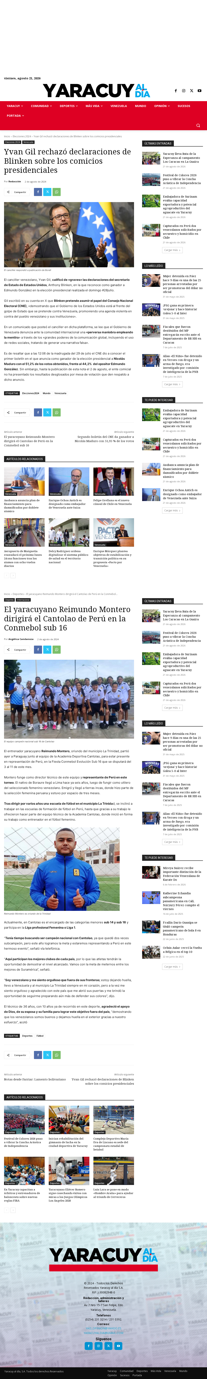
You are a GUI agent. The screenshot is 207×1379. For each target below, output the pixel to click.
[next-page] (13, 575)
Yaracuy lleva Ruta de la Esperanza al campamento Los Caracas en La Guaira (181, 158)
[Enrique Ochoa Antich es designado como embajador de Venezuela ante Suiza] (69, 481)
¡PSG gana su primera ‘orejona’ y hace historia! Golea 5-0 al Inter (180, 309)
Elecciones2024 (30, 393)
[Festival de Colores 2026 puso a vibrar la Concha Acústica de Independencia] (151, 179)
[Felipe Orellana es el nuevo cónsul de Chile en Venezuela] (113, 481)
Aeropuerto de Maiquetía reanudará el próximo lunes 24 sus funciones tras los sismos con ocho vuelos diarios (23, 558)
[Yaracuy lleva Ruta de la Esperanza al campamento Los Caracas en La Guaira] (151, 158)
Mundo (47, 393)
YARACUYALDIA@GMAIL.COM (103, 1333)
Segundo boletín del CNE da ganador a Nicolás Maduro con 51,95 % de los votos (104, 439)
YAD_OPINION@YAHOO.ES (103, 1328)
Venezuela (28, 142)
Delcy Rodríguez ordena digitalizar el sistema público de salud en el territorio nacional (68, 556)
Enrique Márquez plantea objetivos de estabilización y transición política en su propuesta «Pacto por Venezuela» (112, 558)
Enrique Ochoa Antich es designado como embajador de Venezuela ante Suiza (67, 503)
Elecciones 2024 (22, 136)
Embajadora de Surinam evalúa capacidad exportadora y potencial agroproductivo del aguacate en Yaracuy (180, 204)
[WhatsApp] (57, 192)
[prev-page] (6, 575)
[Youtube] (199, 91)
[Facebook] (175, 91)
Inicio (7, 136)
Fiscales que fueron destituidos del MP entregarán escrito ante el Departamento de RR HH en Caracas (182, 334)
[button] (198, 125)
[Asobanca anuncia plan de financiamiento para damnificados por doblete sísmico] (24, 481)
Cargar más (171, 250)
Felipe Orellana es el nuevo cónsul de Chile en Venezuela (112, 502)
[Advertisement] (103, 28)
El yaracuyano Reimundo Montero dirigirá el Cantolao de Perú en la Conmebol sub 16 (29, 441)
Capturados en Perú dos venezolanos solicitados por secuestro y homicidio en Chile (182, 232)
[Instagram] (183, 91)
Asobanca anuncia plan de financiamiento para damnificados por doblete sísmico (22, 505)
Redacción (14, 181)
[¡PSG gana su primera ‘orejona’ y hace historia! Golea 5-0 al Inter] (151, 309)
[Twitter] (191, 91)
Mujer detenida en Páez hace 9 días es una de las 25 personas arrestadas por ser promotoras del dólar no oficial (183, 284)
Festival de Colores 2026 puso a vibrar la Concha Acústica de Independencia (182, 179)
